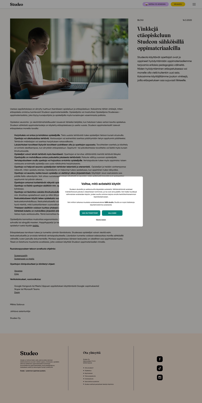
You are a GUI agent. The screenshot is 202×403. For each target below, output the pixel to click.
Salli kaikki (112, 213)
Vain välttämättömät (90, 213)
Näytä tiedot (101, 220)
